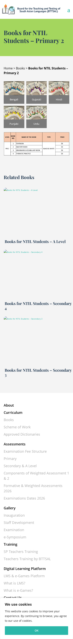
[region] (36, 618)
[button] (14, 92)
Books (20, 68)
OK (37, 630)
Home (8, 68)
